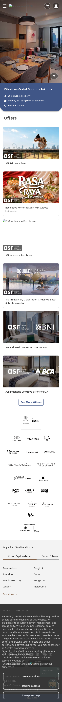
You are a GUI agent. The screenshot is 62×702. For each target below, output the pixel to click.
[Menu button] (5, 6)
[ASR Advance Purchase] (31, 235)
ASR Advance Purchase (18, 255)
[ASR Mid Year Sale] (31, 143)
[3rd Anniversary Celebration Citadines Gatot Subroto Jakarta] (31, 279)
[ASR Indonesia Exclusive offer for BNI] (31, 327)
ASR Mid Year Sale (15, 163)
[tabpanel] (31, 581)
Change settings (31, 695)
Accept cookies (31, 676)
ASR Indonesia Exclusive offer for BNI (26, 347)
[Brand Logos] (16, 439)
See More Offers (31, 402)
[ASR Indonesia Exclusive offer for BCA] (31, 371)
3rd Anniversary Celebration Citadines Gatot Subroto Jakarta (30, 301)
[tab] (20, 556)
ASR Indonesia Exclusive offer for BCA (26, 391)
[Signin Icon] (56, 6)
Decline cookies (31, 685)
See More (8, 594)
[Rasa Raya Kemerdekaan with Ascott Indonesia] (31, 187)
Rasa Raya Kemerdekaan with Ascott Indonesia (26, 209)
